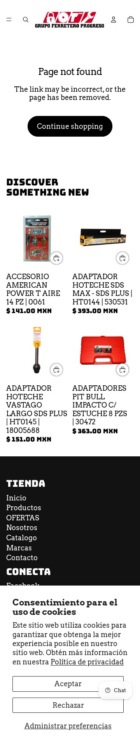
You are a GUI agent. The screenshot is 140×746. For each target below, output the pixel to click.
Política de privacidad (87, 662)
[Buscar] (25, 19)
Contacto (22, 558)
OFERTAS (22, 518)
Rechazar (68, 705)
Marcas (19, 548)
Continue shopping (70, 126)
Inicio (16, 498)
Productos (23, 508)
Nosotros (21, 527)
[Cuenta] (113, 19)
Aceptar (68, 684)
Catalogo (21, 538)
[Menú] (9, 19)
